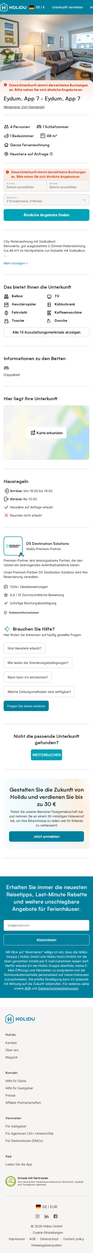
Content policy (73, 1239)
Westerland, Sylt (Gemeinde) (24, 107)
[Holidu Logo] (13, 7)
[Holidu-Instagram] (37, 1216)
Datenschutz (49, 1239)
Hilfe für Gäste (15, 1081)
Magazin (11, 1057)
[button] (46, 432)
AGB (32, 1239)
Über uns (12, 1050)
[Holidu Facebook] (55, 1216)
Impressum (17, 1239)
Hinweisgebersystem (46, 1245)
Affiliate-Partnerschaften (23, 1102)
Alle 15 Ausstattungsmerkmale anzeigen (46, 332)
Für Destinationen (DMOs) (24, 1141)
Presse (10, 1095)
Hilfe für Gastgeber (19, 1088)
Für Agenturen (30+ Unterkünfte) (29, 1133)
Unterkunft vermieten (67, 7)
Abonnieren (46, 940)
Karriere (11, 1043)
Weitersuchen (46, 755)
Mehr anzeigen (14, 263)
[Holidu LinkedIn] (46, 1216)
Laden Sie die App (18, 1164)
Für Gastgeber (15, 1126)
